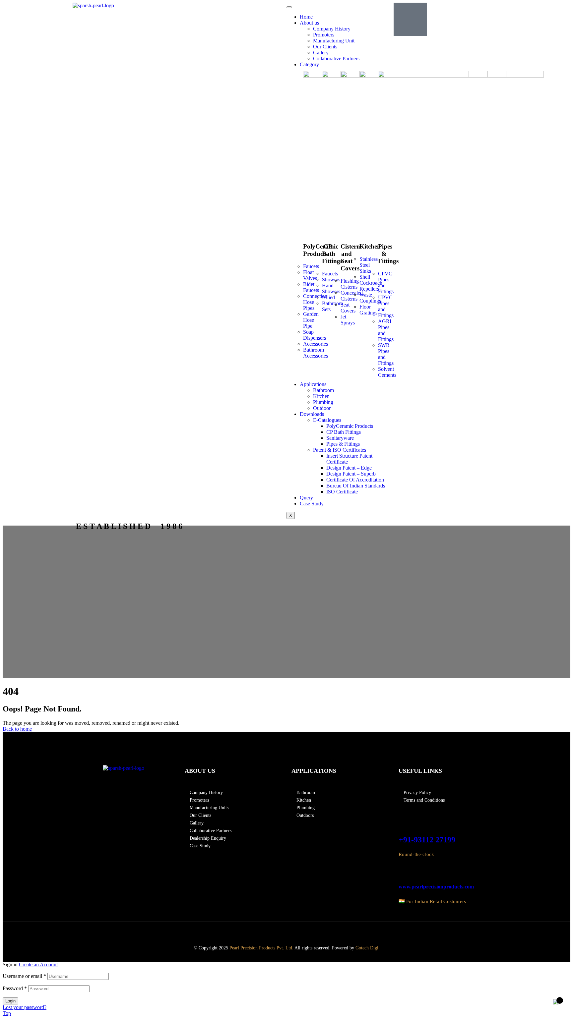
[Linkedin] (326, 932)
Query (306, 497)
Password (15, 988)
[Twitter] (341, 932)
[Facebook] (296, 932)
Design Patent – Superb (351, 474)
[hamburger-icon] (289, 7)
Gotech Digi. (367, 947)
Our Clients (325, 46)
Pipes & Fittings (343, 444)
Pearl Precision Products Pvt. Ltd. (261, 947)
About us (309, 23)
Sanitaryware (340, 438)
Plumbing (323, 402)
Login (10, 1000)
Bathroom (323, 390)
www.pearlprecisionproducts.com (436, 886)
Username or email (24, 976)
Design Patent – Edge (349, 468)
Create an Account (38, 964)
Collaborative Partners (336, 58)
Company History (331, 28)
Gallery (321, 52)
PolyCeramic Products (349, 426)
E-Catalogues (327, 420)
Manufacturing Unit (333, 40)
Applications (313, 384)
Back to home (17, 729)
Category (309, 64)
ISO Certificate (342, 491)
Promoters (323, 34)
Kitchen (321, 396)
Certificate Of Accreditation (355, 479)
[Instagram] (311, 932)
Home (306, 17)
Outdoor (322, 408)
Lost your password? (24, 1007)
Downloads (312, 414)
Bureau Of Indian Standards (355, 485)
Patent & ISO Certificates (339, 450)
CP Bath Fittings (343, 432)
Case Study (312, 503)
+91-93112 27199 (427, 839)
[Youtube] (356, 932)
